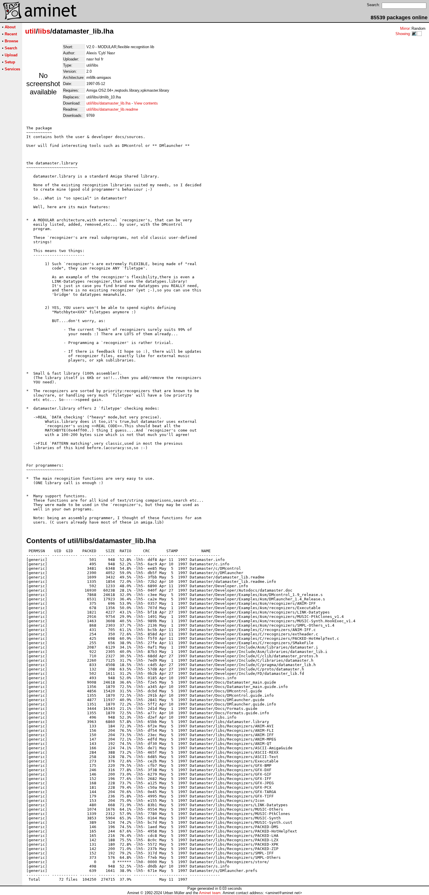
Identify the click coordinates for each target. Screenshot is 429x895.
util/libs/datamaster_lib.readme (112, 109)
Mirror (405, 28)
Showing (402, 34)
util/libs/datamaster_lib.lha (108, 103)
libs (44, 31)
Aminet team (210, 893)
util (30, 31)
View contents (146, 103)
